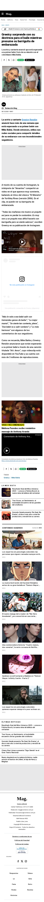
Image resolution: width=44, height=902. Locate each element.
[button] (7, 451)
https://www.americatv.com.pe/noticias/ (14, 461)
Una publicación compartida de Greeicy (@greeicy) (22, 308)
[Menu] (4, 14)
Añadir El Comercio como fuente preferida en (22, 29)
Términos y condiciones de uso (22, 836)
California (10, 19)
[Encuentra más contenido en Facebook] (4, 60)
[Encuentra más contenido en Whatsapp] (13, 60)
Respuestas (14, 873)
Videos (30, 873)
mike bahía (15, 478)
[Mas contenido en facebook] (18, 861)
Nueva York (23, 19)
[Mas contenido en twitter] (22, 861)
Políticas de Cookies (22, 844)
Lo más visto (9, 485)
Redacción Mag (11, 108)
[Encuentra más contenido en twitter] (8, 60)
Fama (14, 884)
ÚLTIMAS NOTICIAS (11, 722)
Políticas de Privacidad (22, 840)
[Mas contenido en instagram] (26, 861)
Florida (3, 19)
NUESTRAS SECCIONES (22, 868)
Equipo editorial (22, 804)
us (14, 879)
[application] (22, 444)
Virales (13, 890)
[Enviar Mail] (3, 108)
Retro (30, 884)
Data (30, 879)
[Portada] (22, 802)
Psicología (32, 19)
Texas (16, 19)
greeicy (7, 478)
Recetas (30, 890)
